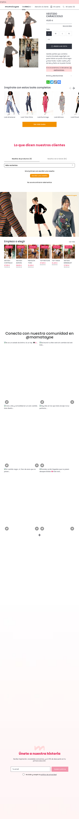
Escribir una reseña (39, 175)
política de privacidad (49, 775)
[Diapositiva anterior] (5, 251)
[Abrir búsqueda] (63, 6)
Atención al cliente (41, 7)
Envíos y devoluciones (54, 76)
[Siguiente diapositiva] (72, 105)
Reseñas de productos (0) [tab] (22, 159)
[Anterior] (70, 88)
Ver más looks (39, 124)
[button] (22, 373)
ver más (72, 242)
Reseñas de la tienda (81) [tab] (57, 159)
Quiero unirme (60, 769)
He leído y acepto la (41, 775)
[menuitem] (23, 9)
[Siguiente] (73, 88)
